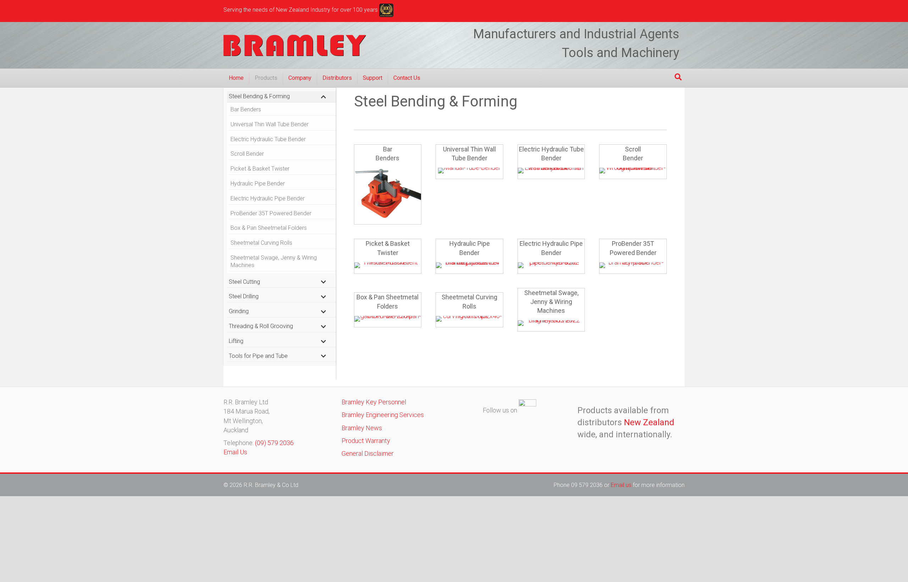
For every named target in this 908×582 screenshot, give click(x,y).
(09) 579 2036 (274, 443)
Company (299, 77)
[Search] (678, 77)
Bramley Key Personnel (374, 402)
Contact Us (406, 77)
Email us (622, 485)
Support (372, 77)
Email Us (235, 452)
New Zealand (649, 422)
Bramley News (362, 428)
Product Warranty (366, 440)
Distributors (337, 77)
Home (236, 77)
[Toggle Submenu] (323, 96)
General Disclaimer (368, 453)
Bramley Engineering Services (383, 415)
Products (266, 77)
